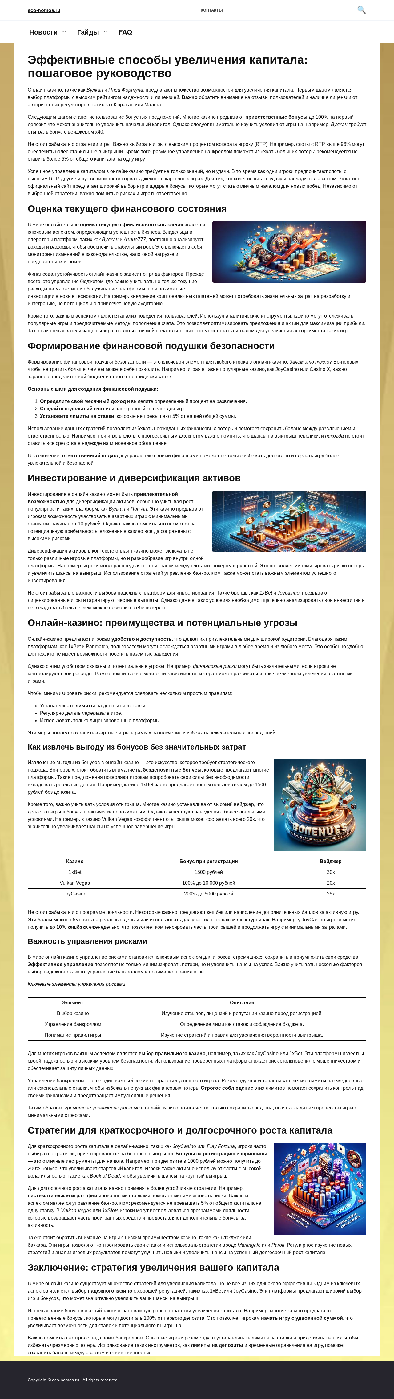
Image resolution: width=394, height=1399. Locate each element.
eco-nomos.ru (44, 10)
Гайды (88, 32)
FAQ (125, 32)
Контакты (212, 10)
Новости (43, 32)
